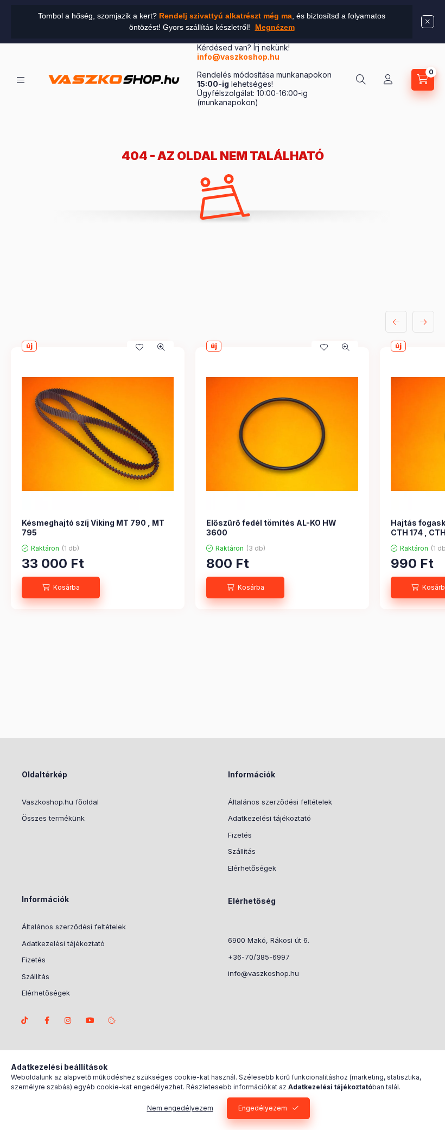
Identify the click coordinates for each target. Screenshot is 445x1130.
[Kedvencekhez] (139, 347)
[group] (222, 478)
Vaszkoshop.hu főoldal (60, 801)
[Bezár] (427, 21)
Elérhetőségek (252, 868)
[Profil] (388, 80)
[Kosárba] (61, 587)
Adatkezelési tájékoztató (269, 818)
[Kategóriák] (20, 80)
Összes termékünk (53, 818)
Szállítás (242, 851)
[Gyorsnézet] (161, 347)
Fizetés (240, 835)
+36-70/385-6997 (259, 957)
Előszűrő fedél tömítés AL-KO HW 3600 (271, 527)
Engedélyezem (262, 1108)
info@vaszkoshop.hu (239, 56)
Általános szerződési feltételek (280, 801)
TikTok (25, 1020)
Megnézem (275, 27)
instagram (68, 1020)
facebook (47, 1020)
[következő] (423, 322)
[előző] (396, 322)
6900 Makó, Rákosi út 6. (268, 940)
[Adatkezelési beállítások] (112, 1020)
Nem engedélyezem (180, 1108)
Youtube (90, 1020)
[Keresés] (361, 80)
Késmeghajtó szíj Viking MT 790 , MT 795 (93, 527)
